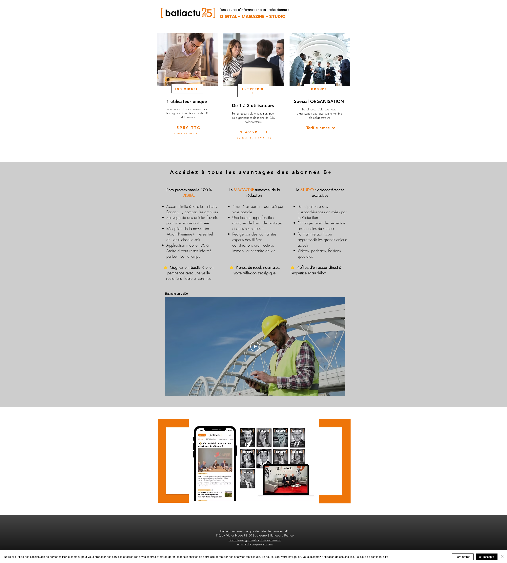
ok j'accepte (486, 557)
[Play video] (255, 346)
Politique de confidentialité (371, 557)
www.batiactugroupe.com (255, 544)
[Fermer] (502, 557)
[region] (187, 93)
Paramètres (463, 557)
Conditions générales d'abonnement (255, 540)
